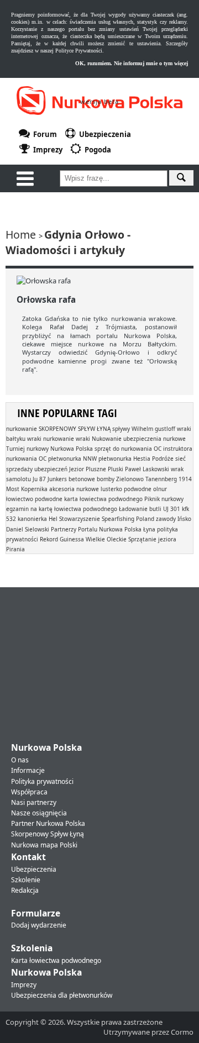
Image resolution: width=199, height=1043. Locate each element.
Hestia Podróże (153, 458)
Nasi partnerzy (33, 802)
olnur (160, 489)
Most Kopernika (27, 489)
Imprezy (23, 984)
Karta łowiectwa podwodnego (56, 960)
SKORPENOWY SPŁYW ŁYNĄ (75, 429)
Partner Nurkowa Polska (48, 823)
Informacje (28, 770)
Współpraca (29, 792)
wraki (83, 439)
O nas (20, 760)
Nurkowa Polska (71, 448)
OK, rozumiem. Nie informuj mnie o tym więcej (131, 63)
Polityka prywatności (42, 781)
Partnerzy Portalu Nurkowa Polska (96, 529)
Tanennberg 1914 (168, 479)
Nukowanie (107, 439)
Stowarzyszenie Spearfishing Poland (106, 519)
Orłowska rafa (46, 299)
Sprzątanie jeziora (152, 539)
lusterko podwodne (126, 489)
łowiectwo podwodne (34, 499)
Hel (53, 519)
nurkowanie (21, 429)
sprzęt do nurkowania (123, 448)
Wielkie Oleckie (106, 539)
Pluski (115, 469)
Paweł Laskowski (147, 469)
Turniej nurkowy (27, 448)
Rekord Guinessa (62, 539)
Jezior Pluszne (87, 469)
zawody (166, 519)
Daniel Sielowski (27, 529)
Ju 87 (39, 479)
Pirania (15, 549)
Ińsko (184, 519)
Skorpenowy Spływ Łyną (47, 834)
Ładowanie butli (140, 509)
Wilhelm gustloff (153, 429)
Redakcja (25, 890)
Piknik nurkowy (164, 499)
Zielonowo (130, 479)
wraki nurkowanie (50, 439)
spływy (121, 429)
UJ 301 (171, 509)
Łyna (149, 529)
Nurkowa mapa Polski (44, 845)
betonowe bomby (91, 479)
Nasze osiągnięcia (39, 813)
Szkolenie (25, 879)
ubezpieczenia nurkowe (154, 439)
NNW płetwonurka (107, 458)
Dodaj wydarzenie (38, 925)
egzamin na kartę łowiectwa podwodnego (61, 509)
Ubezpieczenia (33, 869)
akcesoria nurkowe (74, 489)
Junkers (57, 479)
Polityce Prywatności (78, 51)
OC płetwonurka (60, 458)
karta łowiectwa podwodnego (103, 499)
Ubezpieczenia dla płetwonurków (61, 995)
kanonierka (32, 519)
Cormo (182, 1032)
